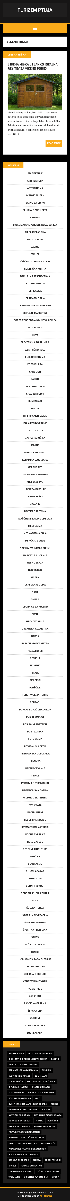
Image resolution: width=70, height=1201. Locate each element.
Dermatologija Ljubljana (35, 305)
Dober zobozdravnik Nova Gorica (35, 320)
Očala (35, 577)
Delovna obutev (35, 283)
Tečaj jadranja (35, 944)
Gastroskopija (35, 386)
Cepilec (35, 254)
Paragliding (35, 651)
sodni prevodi (53, 1160)
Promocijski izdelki (35, 797)
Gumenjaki (35, 401)
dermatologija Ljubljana (23, 1070)
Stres (35, 937)
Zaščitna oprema (35, 1003)
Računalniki (35, 812)
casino (55, 1058)
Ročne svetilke (35, 834)
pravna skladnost (44, 1126)
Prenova (35, 761)
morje (54, 1103)
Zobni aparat (35, 1032)
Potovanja (35, 739)
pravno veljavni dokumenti (24, 1132)
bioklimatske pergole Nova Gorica (27, 1058)
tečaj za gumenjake (47, 1171)
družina (46, 1070)
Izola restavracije (35, 423)
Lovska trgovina (35, 511)
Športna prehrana (35, 930)
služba (37, 1160)
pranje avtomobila (19, 1126)
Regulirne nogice (35, 819)
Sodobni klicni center (35, 893)
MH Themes (46, 1195)
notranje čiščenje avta (48, 1115)
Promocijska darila (35, 790)
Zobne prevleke (35, 1025)
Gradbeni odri (35, 393)
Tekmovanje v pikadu (20, 1171)
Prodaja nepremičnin (35, 783)
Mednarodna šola (35, 533)
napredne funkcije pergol (23, 1109)
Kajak (35, 445)
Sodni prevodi (35, 886)
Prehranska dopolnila (35, 753)
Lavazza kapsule (35, 489)
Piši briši (35, 680)
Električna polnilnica (35, 342)
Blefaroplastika (35, 232)
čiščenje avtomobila (36, 1176)
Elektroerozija (35, 357)
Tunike (35, 952)
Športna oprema (35, 922)
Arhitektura (35, 180)
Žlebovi (35, 1018)
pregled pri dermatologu (22, 1143)
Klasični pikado (41, 1087)
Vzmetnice (35, 988)
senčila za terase (18, 1160)
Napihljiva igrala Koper (35, 548)
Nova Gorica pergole (20, 1120)
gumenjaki (41, 1075)
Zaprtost (35, 996)
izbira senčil (15, 1081)
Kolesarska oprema (35, 474)
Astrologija (35, 188)
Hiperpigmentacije (35, 415)
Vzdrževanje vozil (35, 981)
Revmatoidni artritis (35, 827)
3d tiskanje (35, 173)
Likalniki (35, 504)
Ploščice (35, 687)
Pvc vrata (35, 805)
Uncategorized (35, 966)
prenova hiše (48, 1143)
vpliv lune (14, 1176)
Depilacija (35, 291)
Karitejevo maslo (35, 452)
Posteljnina (35, 731)
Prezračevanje (35, 768)
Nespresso (35, 570)
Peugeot (35, 665)
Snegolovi (35, 878)
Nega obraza (35, 562)
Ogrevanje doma (35, 584)
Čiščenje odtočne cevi (35, 261)
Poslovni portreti (35, 724)
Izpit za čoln (35, 430)
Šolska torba (35, 908)
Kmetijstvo (35, 467)
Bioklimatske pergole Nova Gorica (35, 224)
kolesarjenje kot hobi (41, 1092)
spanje (12, 1165)
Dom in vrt (35, 327)
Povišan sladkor (35, 746)
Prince (35, 775)
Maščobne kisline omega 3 (35, 518)
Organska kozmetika (35, 628)
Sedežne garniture (35, 849)
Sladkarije (35, 863)
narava (46, 1109)
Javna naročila (35, 437)
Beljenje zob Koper (35, 210)
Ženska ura (35, 1010)
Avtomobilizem (35, 195)
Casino (35, 246)
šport (55, 1176)
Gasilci (35, 379)
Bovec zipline (35, 239)
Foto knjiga (35, 364)
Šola (35, 900)
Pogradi (35, 702)
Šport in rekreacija (35, 915)
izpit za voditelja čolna (41, 1081)
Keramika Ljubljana (35, 459)
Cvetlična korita (35, 269)
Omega (35, 599)
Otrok (35, 636)
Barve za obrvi (35, 202)
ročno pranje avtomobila (23, 1154)
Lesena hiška (35, 496)
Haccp (35, 408)
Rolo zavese (35, 841)
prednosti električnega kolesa (26, 1137)
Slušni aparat (35, 871)
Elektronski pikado (19, 1075)
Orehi (35, 614)
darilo (12, 1064)
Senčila (35, 856)
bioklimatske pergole (40, 1053)
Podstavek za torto (35, 695)
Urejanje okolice (35, 974)
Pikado (35, 673)
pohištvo (52, 1120)
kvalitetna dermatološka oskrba (27, 1103)
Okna (35, 592)
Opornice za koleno (35, 606)
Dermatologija (35, 298)
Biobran (35, 217)
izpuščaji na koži (18, 1087)
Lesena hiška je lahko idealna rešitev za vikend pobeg (32, 66)
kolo (37, 1098)
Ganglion (35, 371)
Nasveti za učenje (35, 555)
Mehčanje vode (35, 540)
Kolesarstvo (35, 482)
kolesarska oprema (19, 1098)
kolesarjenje (16, 1092)
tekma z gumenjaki (31, 1165)
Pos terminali (35, 717)
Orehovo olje (35, 621)
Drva (35, 335)
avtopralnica (16, 1053)
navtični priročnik (19, 1115)
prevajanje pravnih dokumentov (27, 1148)
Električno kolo (35, 349)
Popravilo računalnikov (35, 709)
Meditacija (35, 526)
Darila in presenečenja (35, 276)
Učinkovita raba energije (35, 959)
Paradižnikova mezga (35, 643)
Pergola (35, 658)
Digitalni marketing (35, 313)
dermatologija (28, 1064)
